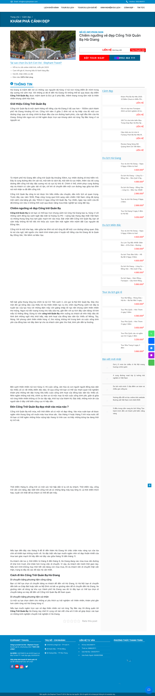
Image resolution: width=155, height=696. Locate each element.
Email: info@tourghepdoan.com (26, 2)
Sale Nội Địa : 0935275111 (91, 652)
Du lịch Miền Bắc (111, 225)
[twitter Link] (26, 666)
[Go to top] (149, 485)
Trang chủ (14, 17)
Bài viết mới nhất (111, 359)
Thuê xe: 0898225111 (89, 648)
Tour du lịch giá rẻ (112, 292)
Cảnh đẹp (26, 17)
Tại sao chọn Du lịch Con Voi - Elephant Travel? (36, 62)
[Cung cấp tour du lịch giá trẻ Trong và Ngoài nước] (19, 7)
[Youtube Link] (17, 666)
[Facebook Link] (12, 666)
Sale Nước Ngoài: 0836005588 (92, 655)
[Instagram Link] (22, 666)
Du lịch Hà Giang (111, 158)
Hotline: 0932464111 (137, 2)
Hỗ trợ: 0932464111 (88, 645)
